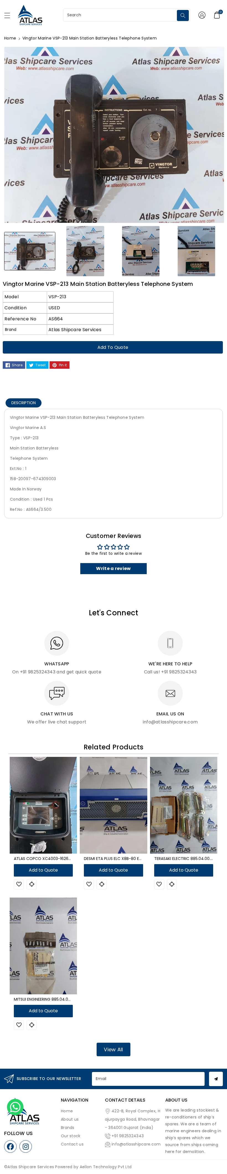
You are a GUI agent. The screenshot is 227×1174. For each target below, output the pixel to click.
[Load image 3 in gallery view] (140, 250)
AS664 (55, 319)
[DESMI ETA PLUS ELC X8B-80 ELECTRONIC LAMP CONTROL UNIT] (113, 805)
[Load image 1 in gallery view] (29, 250)
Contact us (72, 1144)
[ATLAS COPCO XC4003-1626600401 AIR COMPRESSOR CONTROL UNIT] (43, 805)
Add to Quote (112, 347)
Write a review (113, 568)
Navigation (74, 1100)
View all (113, 1049)
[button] (9, 17)
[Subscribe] (216, 1079)
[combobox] (120, 15)
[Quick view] (32, 884)
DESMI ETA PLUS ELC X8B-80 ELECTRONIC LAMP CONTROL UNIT (142, 858)
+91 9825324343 (128, 1136)
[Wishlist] (19, 884)
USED (54, 308)
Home (10, 38)
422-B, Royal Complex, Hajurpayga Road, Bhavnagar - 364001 (132, 1119)
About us (70, 1119)
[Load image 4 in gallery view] (196, 250)
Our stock (71, 1136)
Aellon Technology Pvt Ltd (106, 1167)
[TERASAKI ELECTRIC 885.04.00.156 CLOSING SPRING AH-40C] (183, 805)
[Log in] (202, 15)
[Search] (183, 15)
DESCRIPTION (23, 403)
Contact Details (125, 1100)
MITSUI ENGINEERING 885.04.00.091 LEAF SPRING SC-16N (64, 999)
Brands (67, 1127)
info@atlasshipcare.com (136, 1144)
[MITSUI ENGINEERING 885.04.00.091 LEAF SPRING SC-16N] (43, 946)
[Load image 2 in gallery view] (85, 250)
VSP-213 (57, 297)
